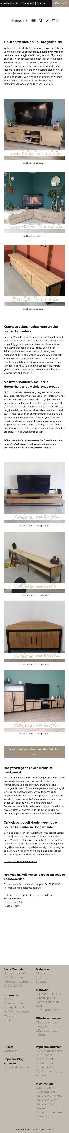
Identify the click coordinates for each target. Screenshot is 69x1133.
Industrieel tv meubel (49, 1104)
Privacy (8, 1019)
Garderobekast (45, 1055)
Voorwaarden (12, 1015)
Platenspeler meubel (17, 1067)
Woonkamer (11, 1051)
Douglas (41, 981)
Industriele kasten (47, 1100)
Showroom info (13, 1003)
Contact (60, 3)
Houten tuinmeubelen (50, 1112)
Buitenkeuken (44, 1087)
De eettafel (43, 1116)
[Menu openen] (33, 20)
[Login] (48, 20)
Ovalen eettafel (45, 1059)
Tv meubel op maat (48, 1010)
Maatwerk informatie (49, 993)
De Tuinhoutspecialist (17, 1011)
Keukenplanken (45, 1091)
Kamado (41, 1075)
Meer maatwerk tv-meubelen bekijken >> (34, 752)
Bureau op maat (46, 998)
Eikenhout (42, 973)
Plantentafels (44, 1067)
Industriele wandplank (49, 1096)
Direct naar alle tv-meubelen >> (20, 861)
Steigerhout (43, 977)
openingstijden (28, 895)
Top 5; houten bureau (49, 1071)
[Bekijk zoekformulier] (40, 20)
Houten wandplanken (49, 1051)
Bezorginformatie (15, 1007)
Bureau (40, 1108)
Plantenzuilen (44, 1063)
